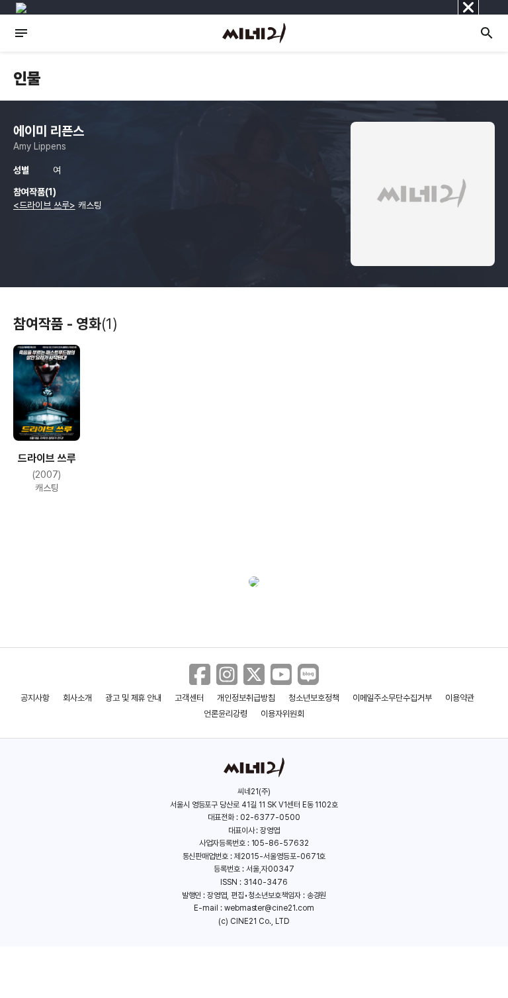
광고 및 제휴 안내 (133, 698)
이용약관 (459, 698)
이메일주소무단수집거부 (393, 698)
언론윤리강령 (225, 714)
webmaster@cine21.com (269, 908)
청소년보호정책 (313, 698)
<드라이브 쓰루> (44, 205)
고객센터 (189, 698)
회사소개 (77, 698)
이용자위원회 (282, 714)
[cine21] (254, 33)
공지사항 (35, 698)
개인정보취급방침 (246, 698)
